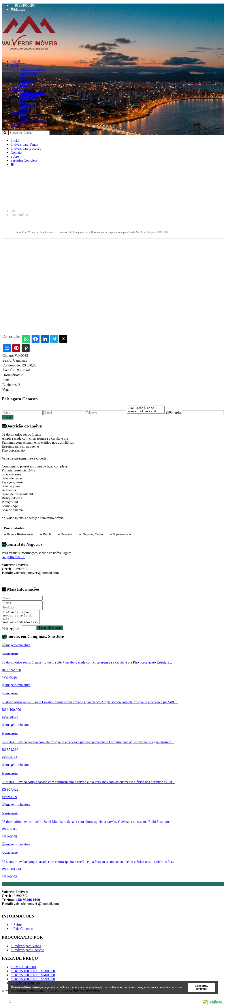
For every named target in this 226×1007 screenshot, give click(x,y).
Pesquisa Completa (32, 121)
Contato (16, 125)
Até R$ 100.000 (23, 967)
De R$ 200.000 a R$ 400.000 (33, 975)
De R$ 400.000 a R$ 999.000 (33, 979)
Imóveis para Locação (26, 148)
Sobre (24, 117)
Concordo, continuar (201, 987)
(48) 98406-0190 (13, 557)
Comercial (26, 81)
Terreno (24, 85)
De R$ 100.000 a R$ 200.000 (33, 971)
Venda (15, 65)
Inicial (15, 61)
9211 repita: (10, 629)
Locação (17, 89)
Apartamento (28, 73)
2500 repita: (174, 412)
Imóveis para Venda (24, 144)
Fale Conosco (22, 929)
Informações (19, 113)
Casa (22, 77)
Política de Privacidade (25, 987)
